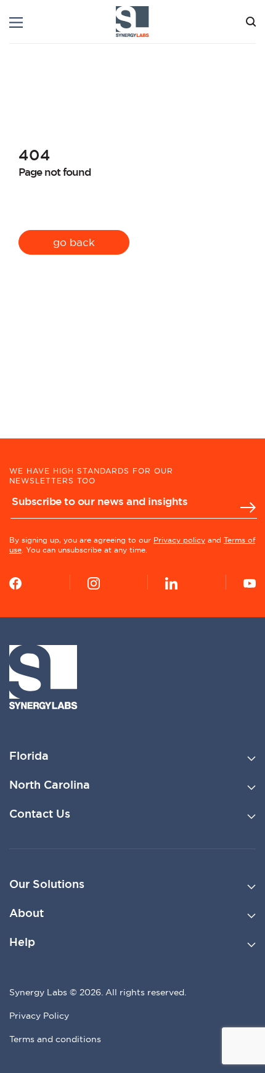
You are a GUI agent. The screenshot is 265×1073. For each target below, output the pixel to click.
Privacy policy (179, 540)
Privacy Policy (39, 1015)
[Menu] (16, 22)
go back (74, 242)
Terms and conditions (55, 1039)
